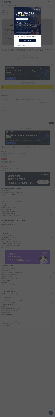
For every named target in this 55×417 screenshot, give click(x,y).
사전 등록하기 (27, 40)
